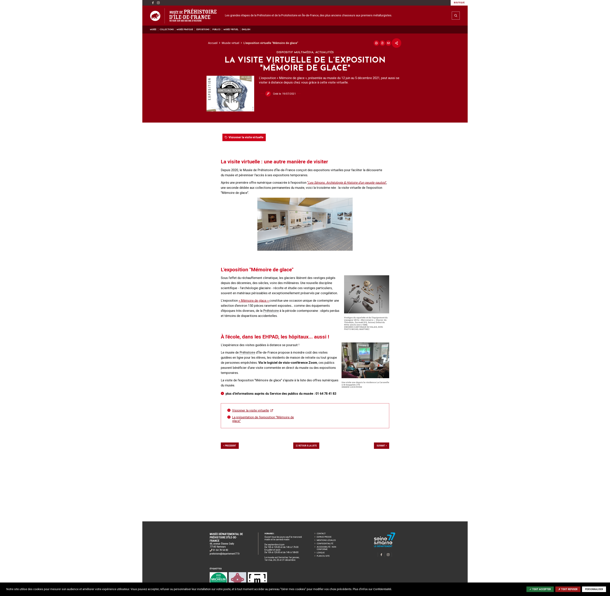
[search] (456, 16)
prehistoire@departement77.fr (225, 553)
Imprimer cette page (376, 43)
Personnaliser (594, 589)
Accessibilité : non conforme (326, 548)
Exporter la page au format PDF (382, 43)
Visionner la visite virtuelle (246, 137)
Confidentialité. (382, 589)
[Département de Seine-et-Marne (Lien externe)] (384, 546)
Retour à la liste (307, 445)
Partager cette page (396, 43)
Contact (321, 533)
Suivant (381, 445)
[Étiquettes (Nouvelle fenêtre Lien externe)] (218, 581)
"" (346, 182)
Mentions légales (326, 540)
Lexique (321, 552)
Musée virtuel (230, 43)
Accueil (212, 43)
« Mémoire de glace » (254, 300)
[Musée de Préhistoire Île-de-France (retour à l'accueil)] (183, 15)
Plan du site (323, 556)
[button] (153, 30)
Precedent (230, 445)
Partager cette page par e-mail (388, 43)
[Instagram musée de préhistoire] (158, 2)
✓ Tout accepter (540, 589)
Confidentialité (325, 543)
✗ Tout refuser (567, 589)
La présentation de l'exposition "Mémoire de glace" (263, 419)
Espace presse (324, 537)
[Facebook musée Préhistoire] (152, 2)
